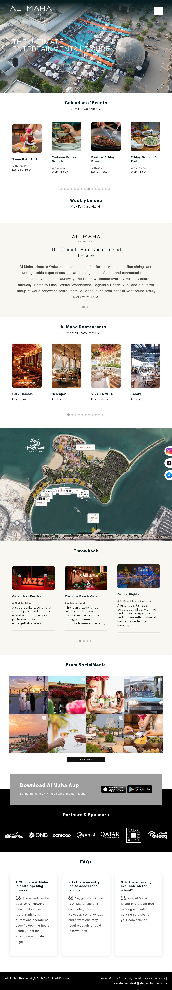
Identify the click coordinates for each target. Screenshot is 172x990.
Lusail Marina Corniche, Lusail (120, 978)
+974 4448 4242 (154, 978)
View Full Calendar (84, 109)
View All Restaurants (82, 333)
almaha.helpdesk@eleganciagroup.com (140, 983)
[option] (27, 152)
